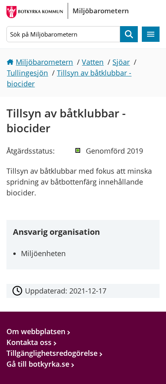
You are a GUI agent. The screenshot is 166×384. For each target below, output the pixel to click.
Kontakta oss (29, 342)
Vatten (93, 62)
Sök (129, 34)
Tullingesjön (27, 73)
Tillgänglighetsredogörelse (52, 353)
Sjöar (121, 62)
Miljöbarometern (44, 62)
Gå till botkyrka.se (37, 364)
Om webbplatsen (35, 331)
